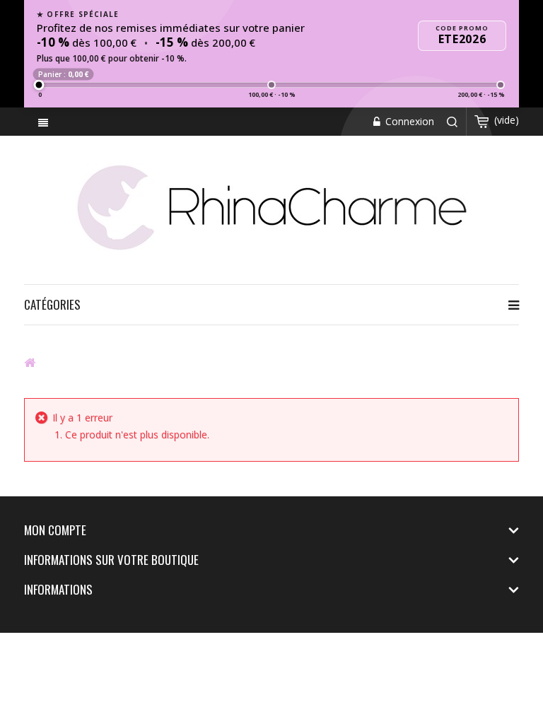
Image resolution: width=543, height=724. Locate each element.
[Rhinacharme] (271, 207)
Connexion (408, 121)
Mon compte (55, 530)
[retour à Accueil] (29, 362)
